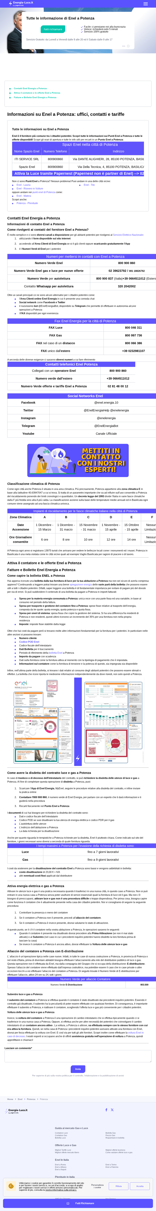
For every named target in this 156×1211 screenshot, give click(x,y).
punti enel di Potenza (43, 192)
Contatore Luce (61, 1133)
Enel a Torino (111, 1165)
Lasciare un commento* (18, 1048)
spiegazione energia (81, 584)
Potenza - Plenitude (27, 203)
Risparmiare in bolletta (115, 1138)
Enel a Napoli (60, 1169)
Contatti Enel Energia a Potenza (30, 88)
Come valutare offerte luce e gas (119, 1152)
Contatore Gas (61, 1135)
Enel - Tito (89, 185)
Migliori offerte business (115, 1150)
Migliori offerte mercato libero (67, 1152)
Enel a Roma (60, 1165)
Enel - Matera (24, 196)
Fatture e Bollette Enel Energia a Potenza (35, 97)
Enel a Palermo (112, 1167)
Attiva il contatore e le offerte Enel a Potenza (37, 93)
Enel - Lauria (23, 185)
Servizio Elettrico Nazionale (128, 235)
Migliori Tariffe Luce (63, 1150)
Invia (78, 1069)
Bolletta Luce (60, 1138)
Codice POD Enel (29, 642)
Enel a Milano (60, 1167)
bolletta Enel (55, 653)
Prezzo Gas (110, 1135)
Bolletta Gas (111, 1133)
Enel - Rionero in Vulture (30, 188)
